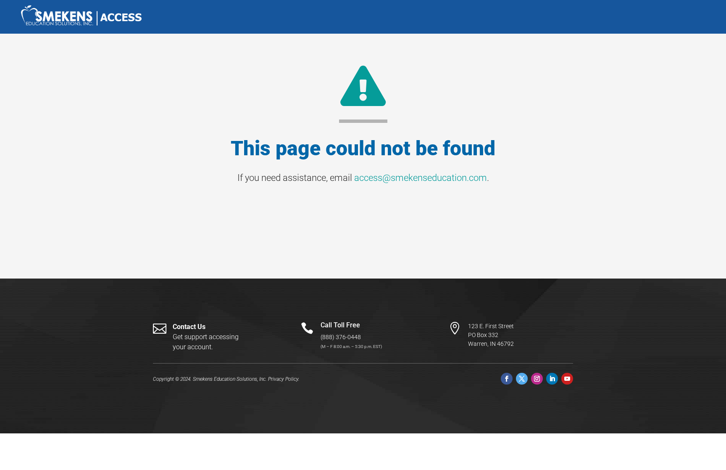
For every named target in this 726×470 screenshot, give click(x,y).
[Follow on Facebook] (507, 379)
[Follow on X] (522, 379)
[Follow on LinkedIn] (552, 379)
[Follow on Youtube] (567, 379)
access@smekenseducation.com (420, 178)
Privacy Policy (283, 379)
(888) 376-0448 (341, 337)
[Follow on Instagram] (537, 379)
